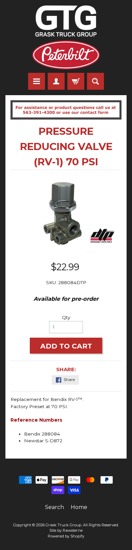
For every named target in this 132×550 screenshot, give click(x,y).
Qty (66, 317)
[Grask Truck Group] (66, 37)
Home (79, 507)
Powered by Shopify (66, 536)
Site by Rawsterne (66, 530)
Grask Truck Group (63, 525)
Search (54, 507)
